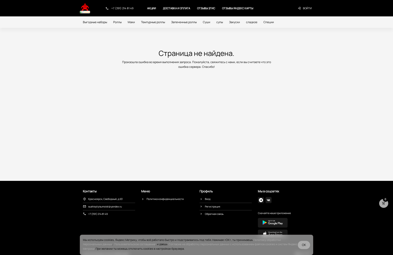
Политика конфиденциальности (165, 199)
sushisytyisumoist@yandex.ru (105, 206)
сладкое (251, 22)
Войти (307, 8)
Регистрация (212, 206)
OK (304, 245)
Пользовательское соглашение (135, 244)
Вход (207, 199)
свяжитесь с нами (222, 62)
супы (219, 22)
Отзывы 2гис (206, 8)
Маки (131, 22)
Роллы (117, 22)
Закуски (234, 22)
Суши (206, 22)
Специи (268, 22)
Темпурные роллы (153, 22)
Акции (151, 8)
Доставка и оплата (176, 8)
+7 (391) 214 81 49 (122, 8)
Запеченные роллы (184, 22)
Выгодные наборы (95, 22)
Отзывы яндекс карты (237, 8)
